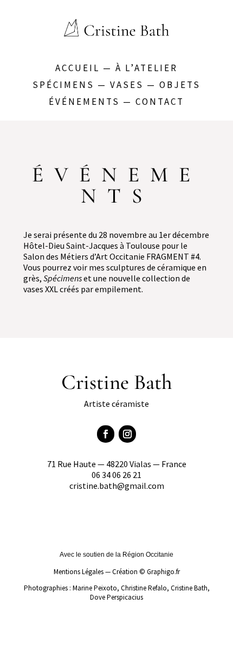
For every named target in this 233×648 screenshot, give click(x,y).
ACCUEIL (77, 68)
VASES (127, 85)
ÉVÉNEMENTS (84, 102)
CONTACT (159, 102)
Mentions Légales (78, 571)
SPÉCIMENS (63, 85)
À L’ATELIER (146, 68)
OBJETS (179, 85)
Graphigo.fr (163, 571)
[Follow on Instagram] (127, 434)
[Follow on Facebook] (105, 434)
